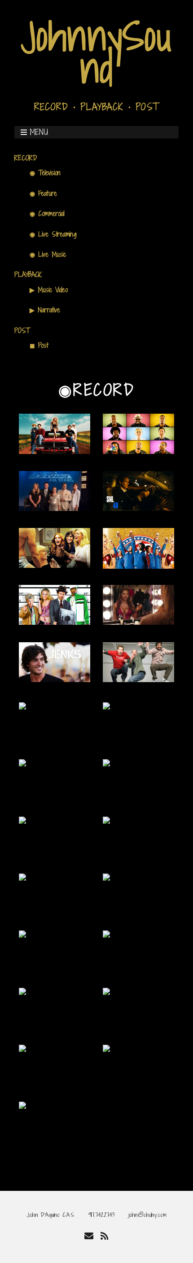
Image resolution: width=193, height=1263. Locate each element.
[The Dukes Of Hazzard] (54, 450)
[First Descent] (22, 991)
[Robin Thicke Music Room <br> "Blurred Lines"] (22, 706)
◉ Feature (43, 193)
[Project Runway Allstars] (54, 507)
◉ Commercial (47, 213)
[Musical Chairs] (138, 621)
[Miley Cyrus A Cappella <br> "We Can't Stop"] (138, 450)
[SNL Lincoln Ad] (138, 507)
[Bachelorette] (54, 564)
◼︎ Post (39, 345)
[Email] (88, 1236)
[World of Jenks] (54, 678)
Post (147, 106)
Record (51, 106)
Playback (101, 106)
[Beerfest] (138, 565)
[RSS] (104, 1236)
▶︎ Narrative (45, 310)
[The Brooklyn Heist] (54, 621)
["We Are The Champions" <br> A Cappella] (22, 877)
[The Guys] (22, 934)
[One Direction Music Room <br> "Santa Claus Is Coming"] (106, 877)
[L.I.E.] (106, 934)
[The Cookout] (106, 1048)
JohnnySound (96, 51)
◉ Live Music (48, 254)
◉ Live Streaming (53, 234)
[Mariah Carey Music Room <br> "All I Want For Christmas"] (106, 763)
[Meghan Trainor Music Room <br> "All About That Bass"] (22, 820)
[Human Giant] (138, 678)
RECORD (25, 158)
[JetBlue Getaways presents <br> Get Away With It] (106, 991)
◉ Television (45, 172)
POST (22, 330)
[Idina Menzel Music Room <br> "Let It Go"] (22, 763)
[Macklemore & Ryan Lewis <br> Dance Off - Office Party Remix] (22, 1105)
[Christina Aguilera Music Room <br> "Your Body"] (106, 820)
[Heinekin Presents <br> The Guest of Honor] (22, 1048)
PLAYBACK (28, 274)
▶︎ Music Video (49, 289)
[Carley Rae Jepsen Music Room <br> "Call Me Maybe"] (106, 706)
